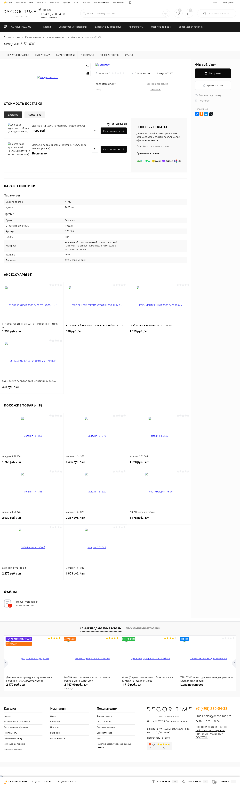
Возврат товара (104, 733)
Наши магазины (104, 721)
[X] (211, 114)
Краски (7, 716)
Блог (76, 2)
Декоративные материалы (17, 721)
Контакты (41, 2)
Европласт (156, 89)
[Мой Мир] (206, 114)
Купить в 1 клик (215, 85)
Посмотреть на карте (158, 737)
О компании (118, 2)
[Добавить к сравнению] (88, 73)
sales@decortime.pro (217, 716)
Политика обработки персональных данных (114, 746)
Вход (215, 2)
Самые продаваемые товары (100, 628)
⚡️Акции (8, 2)
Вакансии (55, 733)
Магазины (54, 2)
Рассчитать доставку (210, 95)
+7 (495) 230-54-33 (52, 14)
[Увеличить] (48, 77)
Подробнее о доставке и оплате (153, 146)
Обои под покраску (13, 738)
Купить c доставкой (113, 131)
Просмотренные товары (143, 628)
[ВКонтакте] (197, 114)
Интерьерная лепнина (14, 744)
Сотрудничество (101, 2)
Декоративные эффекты (16, 727)
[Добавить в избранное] (88, 66)
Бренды (66, 2)
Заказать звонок (48, 17)
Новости (86, 2)
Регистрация (228, 2)
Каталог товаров (21, 26)
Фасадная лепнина (13, 749)
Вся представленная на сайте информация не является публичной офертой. (211, 732)
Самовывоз (34, 114)
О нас (53, 716)
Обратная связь (18, 781)
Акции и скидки (104, 716)
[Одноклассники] (201, 114)
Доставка (13, 114)
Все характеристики (157, 84)
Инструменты (10, 733)
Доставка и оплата (24, 2)
